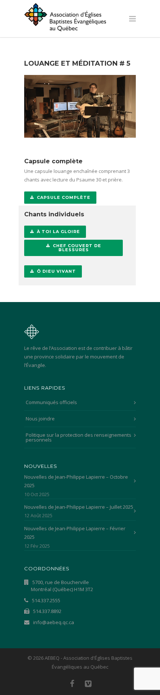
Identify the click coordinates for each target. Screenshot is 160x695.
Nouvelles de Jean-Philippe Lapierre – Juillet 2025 (78, 507)
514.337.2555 (45, 600)
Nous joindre (40, 418)
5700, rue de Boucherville (62, 586)
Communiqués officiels (51, 402)
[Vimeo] (88, 683)
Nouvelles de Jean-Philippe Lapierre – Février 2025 (74, 532)
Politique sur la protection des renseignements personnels (78, 437)
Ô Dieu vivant (56, 271)
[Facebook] (72, 683)
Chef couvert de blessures (77, 247)
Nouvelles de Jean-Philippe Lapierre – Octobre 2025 (76, 481)
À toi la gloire (58, 231)
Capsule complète (63, 197)
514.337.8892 (46, 611)
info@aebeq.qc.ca (53, 622)
